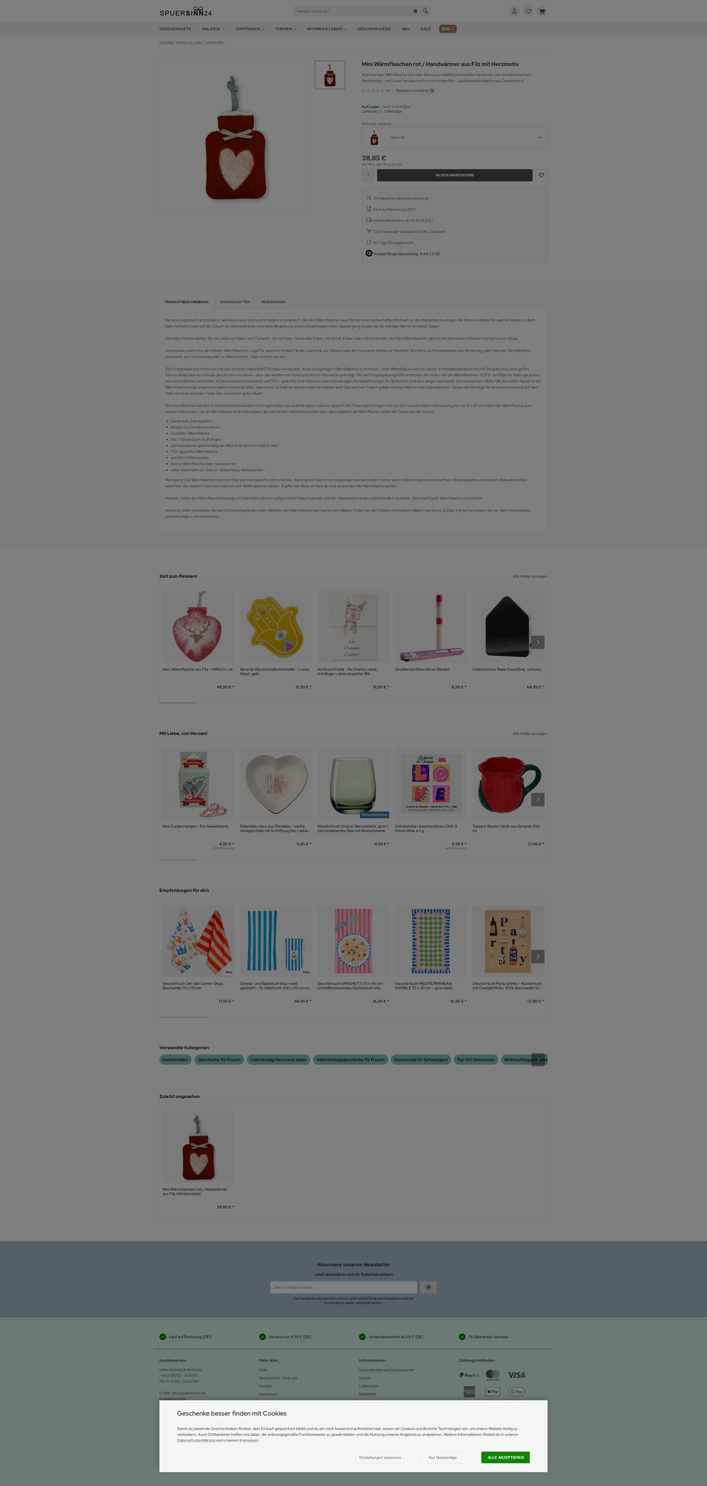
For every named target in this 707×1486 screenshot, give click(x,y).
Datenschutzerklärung (196, 1440)
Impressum (249, 1440)
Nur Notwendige (443, 1457)
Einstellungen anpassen (380, 1457)
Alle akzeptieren (506, 1457)
